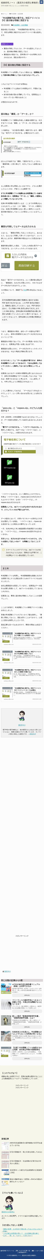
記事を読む (27, 995)
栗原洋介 (7, 971)
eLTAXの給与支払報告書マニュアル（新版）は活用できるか (26, 985)
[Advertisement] (22, 837)
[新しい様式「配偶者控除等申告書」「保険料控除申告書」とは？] (6, 1020)
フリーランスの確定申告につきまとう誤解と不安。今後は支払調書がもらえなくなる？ (27, 1002)
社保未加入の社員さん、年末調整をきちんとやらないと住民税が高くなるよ (27, 1033)
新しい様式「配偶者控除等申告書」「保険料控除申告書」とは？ (26, 1017)
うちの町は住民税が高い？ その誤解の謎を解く (21, 1233)
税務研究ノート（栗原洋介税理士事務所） (20, 3)
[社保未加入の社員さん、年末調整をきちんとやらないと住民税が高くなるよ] (6, 1036)
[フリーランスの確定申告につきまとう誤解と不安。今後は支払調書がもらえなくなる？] (6, 1004)
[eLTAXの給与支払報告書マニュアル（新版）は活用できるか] (6, 988)
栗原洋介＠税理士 (8, 1212)
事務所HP (33, 734)
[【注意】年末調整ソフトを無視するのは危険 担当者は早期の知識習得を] (6, 1052)
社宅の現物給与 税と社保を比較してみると (26, 1152)
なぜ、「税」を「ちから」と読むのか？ (18, 1235)
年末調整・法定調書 (20, 25)
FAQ (25, 290)
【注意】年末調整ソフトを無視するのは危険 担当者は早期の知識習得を (27, 1049)
